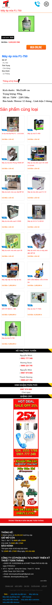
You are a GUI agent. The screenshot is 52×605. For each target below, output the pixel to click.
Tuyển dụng (35, 586)
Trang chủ (9, 586)
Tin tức (26, 586)
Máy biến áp (33, 594)
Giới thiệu (18, 586)
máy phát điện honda (10, 600)
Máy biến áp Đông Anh (11, 597)
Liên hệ (44, 586)
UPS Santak (26, 597)
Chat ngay (26, 392)
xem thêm (43, 581)
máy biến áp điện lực (18, 594)
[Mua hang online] (36, 46)
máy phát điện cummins (30, 600)
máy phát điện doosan (11, 602)
